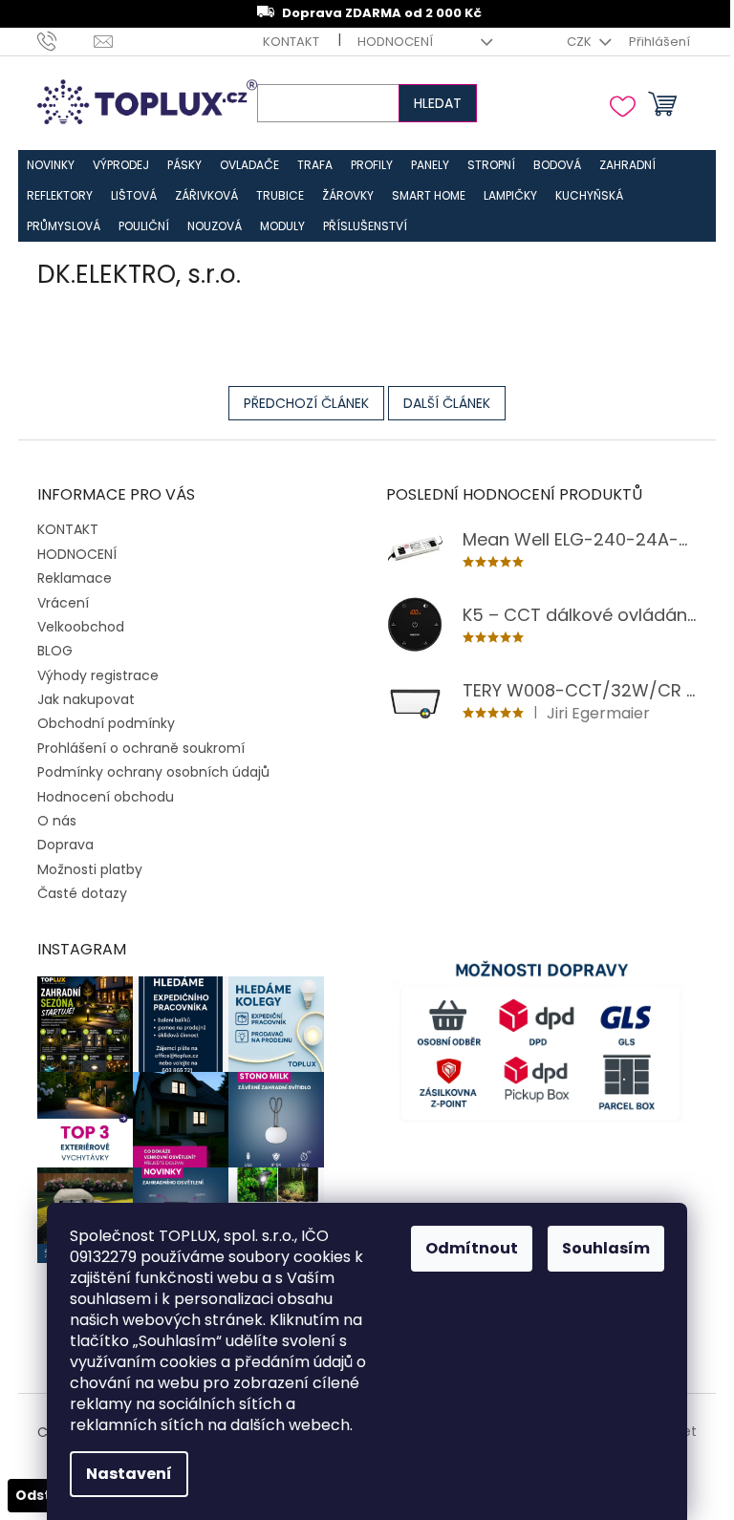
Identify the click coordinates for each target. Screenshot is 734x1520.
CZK (580, 41)
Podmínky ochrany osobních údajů (153, 771)
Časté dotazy (82, 893)
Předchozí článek (306, 403)
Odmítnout (471, 1248)
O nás (56, 820)
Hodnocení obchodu (105, 796)
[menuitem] (51, 165)
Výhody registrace (98, 675)
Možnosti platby (89, 869)
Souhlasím (606, 1248)
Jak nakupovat (86, 699)
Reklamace (74, 578)
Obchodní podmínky (106, 723)
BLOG (55, 650)
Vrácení (63, 602)
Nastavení (129, 1474)
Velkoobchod (80, 626)
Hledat (438, 103)
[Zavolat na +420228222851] (65, 41)
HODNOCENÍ (395, 41)
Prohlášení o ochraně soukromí (141, 748)
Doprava (65, 844)
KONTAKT (291, 41)
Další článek (446, 403)
